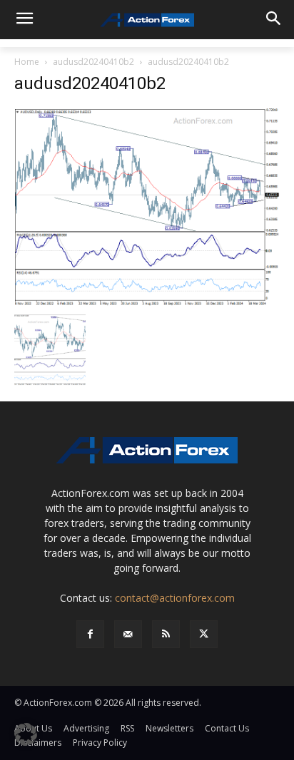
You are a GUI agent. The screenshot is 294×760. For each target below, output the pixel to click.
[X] (204, 634)
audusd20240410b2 (93, 62)
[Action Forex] (146, 20)
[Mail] (128, 634)
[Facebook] (90, 634)
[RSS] (166, 634)
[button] (25, 734)
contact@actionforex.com (175, 598)
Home (26, 62)
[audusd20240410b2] (147, 206)
